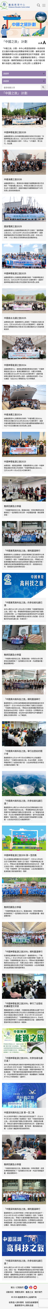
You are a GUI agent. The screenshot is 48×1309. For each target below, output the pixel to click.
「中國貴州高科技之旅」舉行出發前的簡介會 (23, 752)
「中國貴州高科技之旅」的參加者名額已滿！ (23, 802)
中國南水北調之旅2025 (15, 318)
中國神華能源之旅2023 (15, 461)
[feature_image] (24, 115)
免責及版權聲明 (31, 1302)
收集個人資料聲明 (16, 1302)
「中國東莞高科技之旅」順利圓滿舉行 (22, 550)
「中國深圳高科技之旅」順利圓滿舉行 (22, 1209)
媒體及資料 (19, 1292)
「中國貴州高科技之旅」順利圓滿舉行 (22, 699)
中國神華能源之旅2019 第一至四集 (20, 855)
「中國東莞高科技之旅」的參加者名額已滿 (23, 604)
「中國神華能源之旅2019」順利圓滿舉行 (23, 951)
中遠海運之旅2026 (13, 179)
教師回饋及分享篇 (12, 506)
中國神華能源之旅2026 (15, 132)
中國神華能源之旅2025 (15, 273)
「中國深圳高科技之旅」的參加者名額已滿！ (23, 1262)
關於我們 (38, 1292)
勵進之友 (29, 1292)
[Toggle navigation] (45, 5)
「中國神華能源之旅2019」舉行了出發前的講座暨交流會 (23, 1005)
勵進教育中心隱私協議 (24, 1305)
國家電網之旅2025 (13, 226)
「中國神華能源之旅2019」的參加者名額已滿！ (23, 1059)
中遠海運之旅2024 (13, 414)
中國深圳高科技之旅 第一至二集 (19, 1112)
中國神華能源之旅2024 (15, 365)
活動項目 (9, 1292)
